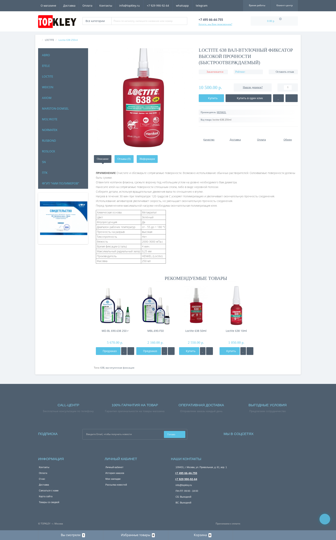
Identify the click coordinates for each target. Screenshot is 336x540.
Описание (102, 158)
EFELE (46, 66)
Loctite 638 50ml (195, 331)
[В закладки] (124, 351)
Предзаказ (109, 351)
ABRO (46, 55)
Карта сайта (45, 496)
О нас (42, 479)
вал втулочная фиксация (120, 367)
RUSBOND (49, 140)
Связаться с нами (49, 490)
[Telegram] (180, 509)
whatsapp (182, 5)
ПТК (44, 173)
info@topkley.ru (129, 5)
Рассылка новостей (116, 484)
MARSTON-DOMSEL (55, 108)
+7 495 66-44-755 (186, 473)
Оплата (87, 5)
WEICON (47, 87)
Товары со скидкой (49, 502)
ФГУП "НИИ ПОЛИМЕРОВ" (60, 183)
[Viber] (186, 510)
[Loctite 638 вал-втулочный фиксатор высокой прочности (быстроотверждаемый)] (143, 97)
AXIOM (47, 98)
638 (102, 367)
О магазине (48, 5)
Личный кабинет (114, 467)
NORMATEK (49, 130)
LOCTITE (47, 76)
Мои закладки (113, 479)
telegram (201, 5)
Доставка (69, 5)
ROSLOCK (48, 151)
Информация (147, 158)
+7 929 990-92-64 (158, 5)
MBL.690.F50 (155, 331)
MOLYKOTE (49, 119)
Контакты (105, 5)
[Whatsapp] (174, 509)
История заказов (114, 473)
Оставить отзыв (285, 71)
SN (44, 162)
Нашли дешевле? (253, 87)
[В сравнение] (130, 351)
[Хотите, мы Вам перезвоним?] (325, 519)
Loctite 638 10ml (236, 331)
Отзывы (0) (124, 158)
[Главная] (39, 40)
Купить (190, 351)
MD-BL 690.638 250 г (115, 331)
